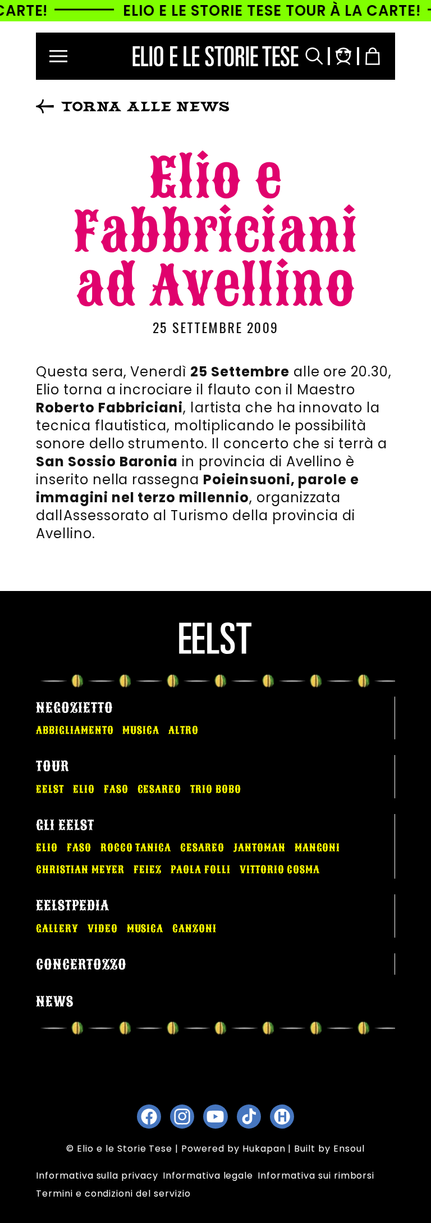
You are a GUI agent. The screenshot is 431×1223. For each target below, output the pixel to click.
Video (103, 928)
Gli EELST (65, 825)
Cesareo (159, 789)
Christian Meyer (80, 869)
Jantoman (259, 847)
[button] (58, 56)
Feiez (148, 869)
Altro (183, 730)
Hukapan (264, 1148)
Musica (140, 730)
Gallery (57, 928)
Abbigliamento (74, 730)
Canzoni (194, 928)
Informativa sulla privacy (97, 1175)
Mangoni (318, 847)
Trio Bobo (215, 789)
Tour (52, 766)
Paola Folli (201, 869)
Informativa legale (208, 1175)
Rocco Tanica (136, 847)
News (55, 1001)
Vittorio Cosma (280, 869)
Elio (84, 789)
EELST (50, 789)
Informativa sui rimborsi (316, 1175)
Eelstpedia (72, 905)
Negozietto (74, 707)
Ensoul (349, 1148)
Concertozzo (81, 964)
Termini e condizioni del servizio (113, 1193)
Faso (116, 789)
